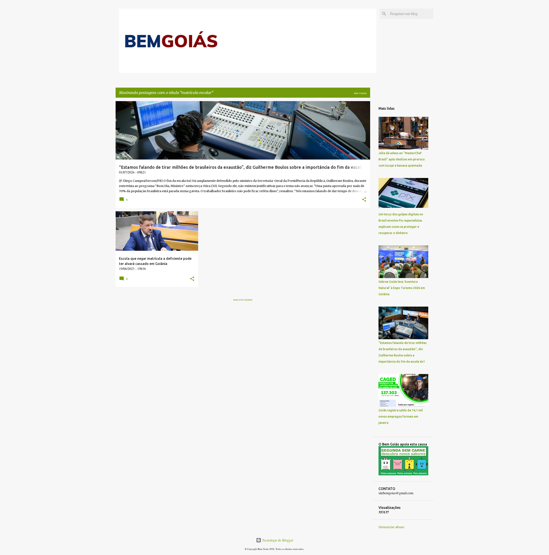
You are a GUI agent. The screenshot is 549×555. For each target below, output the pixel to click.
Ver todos (360, 93)
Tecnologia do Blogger (277, 540)
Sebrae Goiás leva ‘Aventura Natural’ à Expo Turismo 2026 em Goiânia (402, 288)
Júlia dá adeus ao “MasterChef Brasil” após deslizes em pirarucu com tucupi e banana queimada (402, 159)
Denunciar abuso (391, 527)
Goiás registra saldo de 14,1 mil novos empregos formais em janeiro (401, 416)
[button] (364, 200)
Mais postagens (242, 300)
